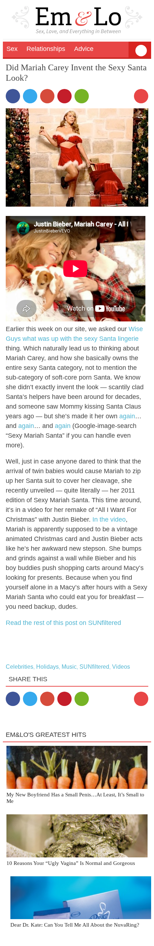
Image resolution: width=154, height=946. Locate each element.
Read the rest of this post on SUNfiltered (63, 622)
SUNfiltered (94, 667)
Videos (121, 667)
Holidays (47, 667)
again (127, 416)
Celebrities (19, 667)
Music (69, 667)
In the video (109, 519)
